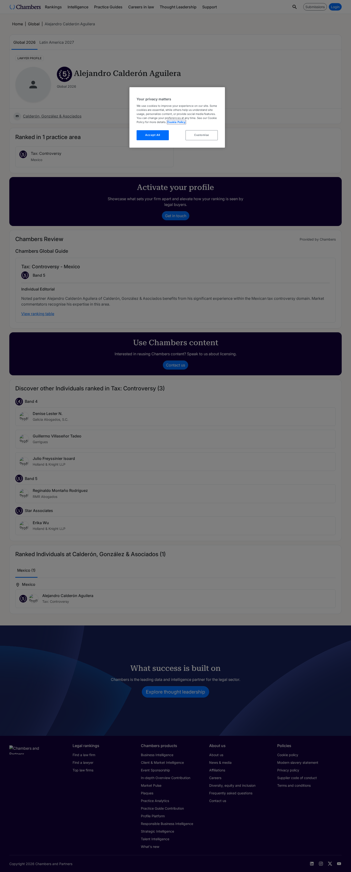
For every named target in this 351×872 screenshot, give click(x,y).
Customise (201, 135)
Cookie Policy (176, 122)
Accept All (152, 135)
